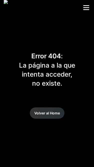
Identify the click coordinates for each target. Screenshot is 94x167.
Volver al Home (47, 113)
